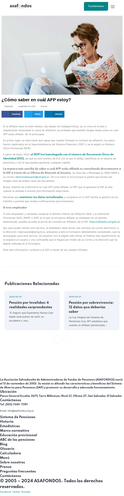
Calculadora (10, 453)
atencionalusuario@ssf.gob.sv (32, 176)
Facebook (5, 491)
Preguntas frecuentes (18, 471)
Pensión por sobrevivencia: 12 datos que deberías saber (91, 307)
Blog (3, 444)
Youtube (25, 491)
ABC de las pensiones (17, 440)
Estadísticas (10, 426)
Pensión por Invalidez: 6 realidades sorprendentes (30, 305)
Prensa (5, 467)
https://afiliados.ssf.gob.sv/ (104, 221)
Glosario (7, 449)
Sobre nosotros (12, 462)
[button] (12, 114)
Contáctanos (96, 6)
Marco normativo (14, 430)
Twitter (16, 491)
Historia (6, 421)
